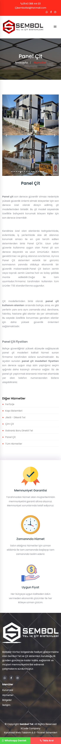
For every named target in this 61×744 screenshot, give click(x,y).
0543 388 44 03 (32, 3)
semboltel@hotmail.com (31, 7)
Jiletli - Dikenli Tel (15, 417)
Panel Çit (10, 437)
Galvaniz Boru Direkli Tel (19, 430)
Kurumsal (7, 690)
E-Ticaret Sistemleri (45, 732)
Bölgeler (7, 700)
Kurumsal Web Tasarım (17, 732)
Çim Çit (9, 424)
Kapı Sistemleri (13, 410)
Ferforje (9, 404)
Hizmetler (7, 695)
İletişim (6, 705)
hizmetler (40, 62)
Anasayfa (21, 62)
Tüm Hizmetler (13, 443)
